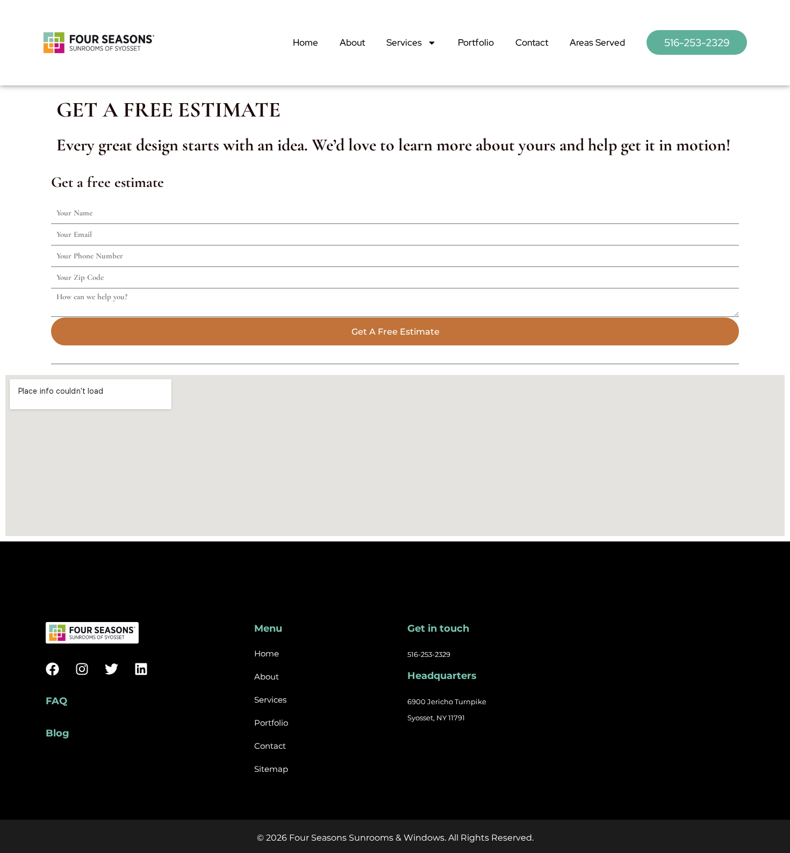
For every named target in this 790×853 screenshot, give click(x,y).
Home (305, 42)
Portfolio (476, 42)
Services (404, 42)
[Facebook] (52, 669)
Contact (531, 42)
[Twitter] (111, 669)
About (352, 42)
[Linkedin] (141, 669)
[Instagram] (82, 669)
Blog (57, 733)
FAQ (56, 701)
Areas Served (597, 42)
